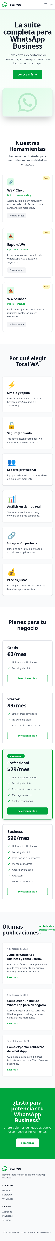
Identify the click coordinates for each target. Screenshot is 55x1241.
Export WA (7, 1194)
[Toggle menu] (46, 4)
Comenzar (27, 1143)
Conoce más (25, 74)
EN (51, 4)
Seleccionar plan (27, 678)
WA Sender (7, 1198)
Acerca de (7, 1211)
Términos (6, 1220)
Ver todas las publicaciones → (47, 930)
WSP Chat (7, 1190)
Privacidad (7, 1215)
